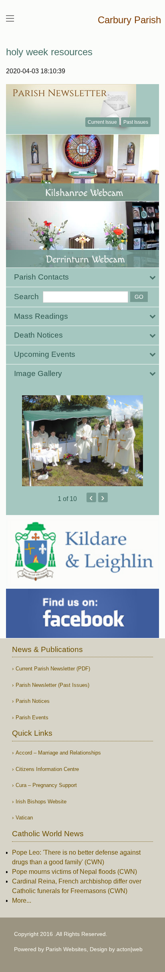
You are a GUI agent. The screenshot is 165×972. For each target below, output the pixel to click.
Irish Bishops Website (41, 801)
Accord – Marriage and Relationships (58, 752)
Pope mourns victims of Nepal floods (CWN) (74, 871)
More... (21, 900)
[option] (82, 440)
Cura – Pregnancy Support (46, 785)
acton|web (130, 949)
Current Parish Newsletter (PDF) (53, 668)
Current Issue (102, 122)
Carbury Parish (129, 19)
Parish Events (32, 717)
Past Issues (135, 122)
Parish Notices (33, 701)
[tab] (82, 277)
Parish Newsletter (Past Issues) (52, 685)
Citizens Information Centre (47, 769)
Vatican (24, 817)
